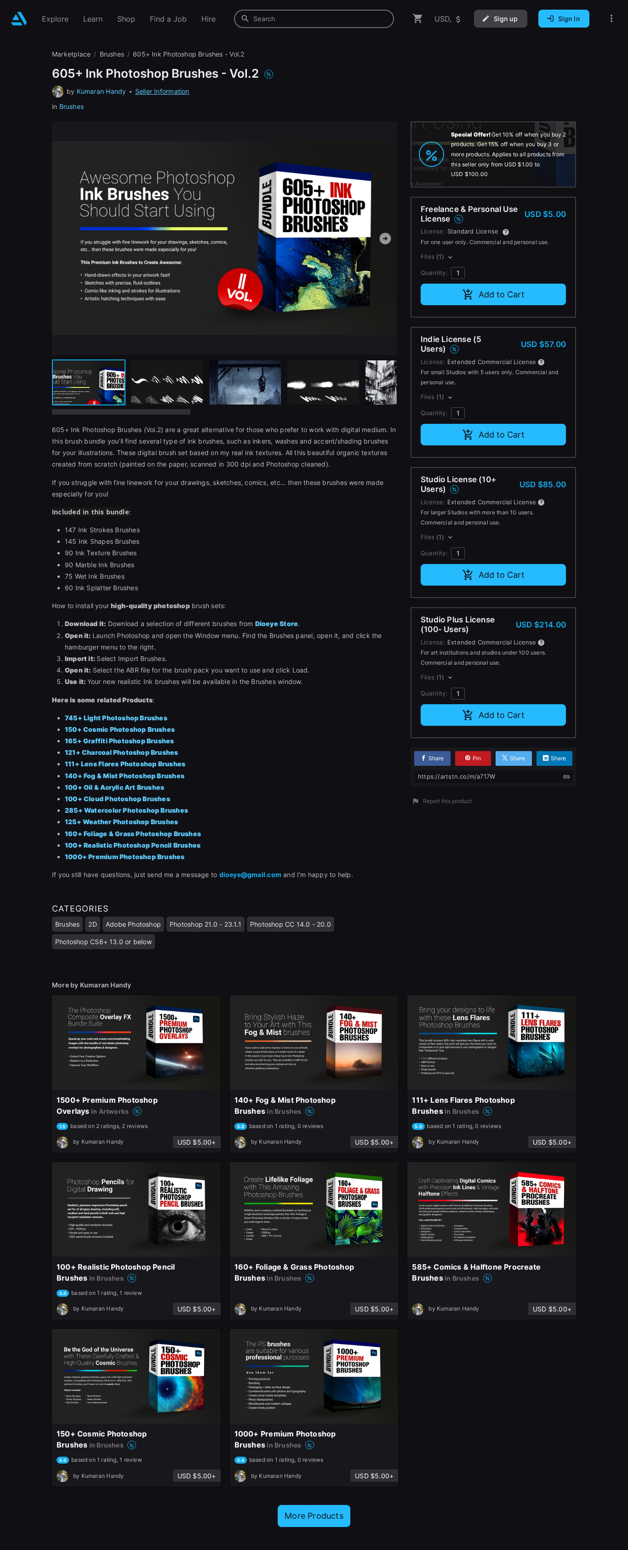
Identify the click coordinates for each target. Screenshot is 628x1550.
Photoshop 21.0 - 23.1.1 (205, 924)
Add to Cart (502, 294)
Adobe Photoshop (133, 924)
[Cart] (417, 18)
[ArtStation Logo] (19, 18)
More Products (314, 1516)
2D (92, 924)
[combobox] (314, 19)
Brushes (71, 106)
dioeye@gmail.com (250, 874)
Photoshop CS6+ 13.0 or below (103, 942)
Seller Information (162, 91)
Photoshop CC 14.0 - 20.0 (290, 924)
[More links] (611, 18)
